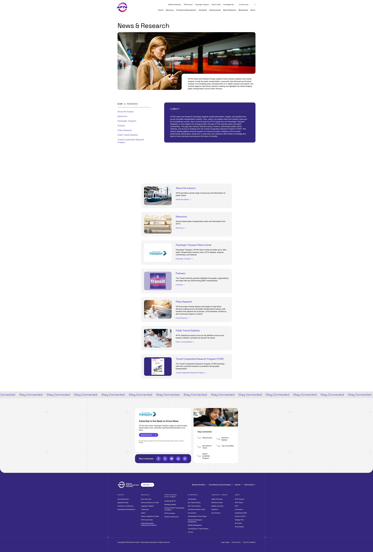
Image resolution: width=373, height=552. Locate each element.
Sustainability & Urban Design (197, 516)
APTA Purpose (239, 499)
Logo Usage (225, 542)
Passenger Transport (202, 4)
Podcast (121, 125)
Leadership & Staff (241, 513)
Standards (203, 10)
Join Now (146, 485)
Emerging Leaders (170, 504)
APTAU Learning (169, 513)
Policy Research (125, 130)
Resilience (214, 509)
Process (190, 532)
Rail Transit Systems (194, 506)
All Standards (192, 499)
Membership (243, 10)
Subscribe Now (146, 435)
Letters (143, 513)
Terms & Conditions (249, 542)
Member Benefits (198, 485)
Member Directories (174, 4)
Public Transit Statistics (128, 135)
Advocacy (170, 10)
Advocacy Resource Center (150, 502)
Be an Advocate (146, 499)
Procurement (192, 513)
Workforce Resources (171, 517)
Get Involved (249, 485)
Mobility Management (195, 525)
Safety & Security (217, 499)
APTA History (239, 502)
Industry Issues (215, 10)
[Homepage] (122, 7)
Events (160, 10)
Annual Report (239, 527)
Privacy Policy (236, 542)
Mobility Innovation (217, 506)
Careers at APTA (240, 516)
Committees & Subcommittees (220, 485)
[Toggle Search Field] (254, 4)
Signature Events (123, 502)
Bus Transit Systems (194, 502)
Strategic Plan (239, 520)
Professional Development (186, 10)
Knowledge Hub (228, 4)
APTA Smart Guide (147, 520)
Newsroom (122, 116)
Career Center (216, 4)
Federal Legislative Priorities (150, 516)
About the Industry (126, 111)
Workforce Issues (217, 502)
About (253, 10)
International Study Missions (126, 509)
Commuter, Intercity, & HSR (196, 509)
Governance (239, 509)
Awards (237, 485)
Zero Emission (215, 513)
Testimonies (145, 509)
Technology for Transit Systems (198, 528)
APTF (236, 506)
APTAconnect (188, 4)
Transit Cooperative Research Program (131, 140)
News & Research (229, 10)
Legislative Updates (147, 506)
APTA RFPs (238, 523)
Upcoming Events (123, 499)
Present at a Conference (125, 506)
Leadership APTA (170, 501)
